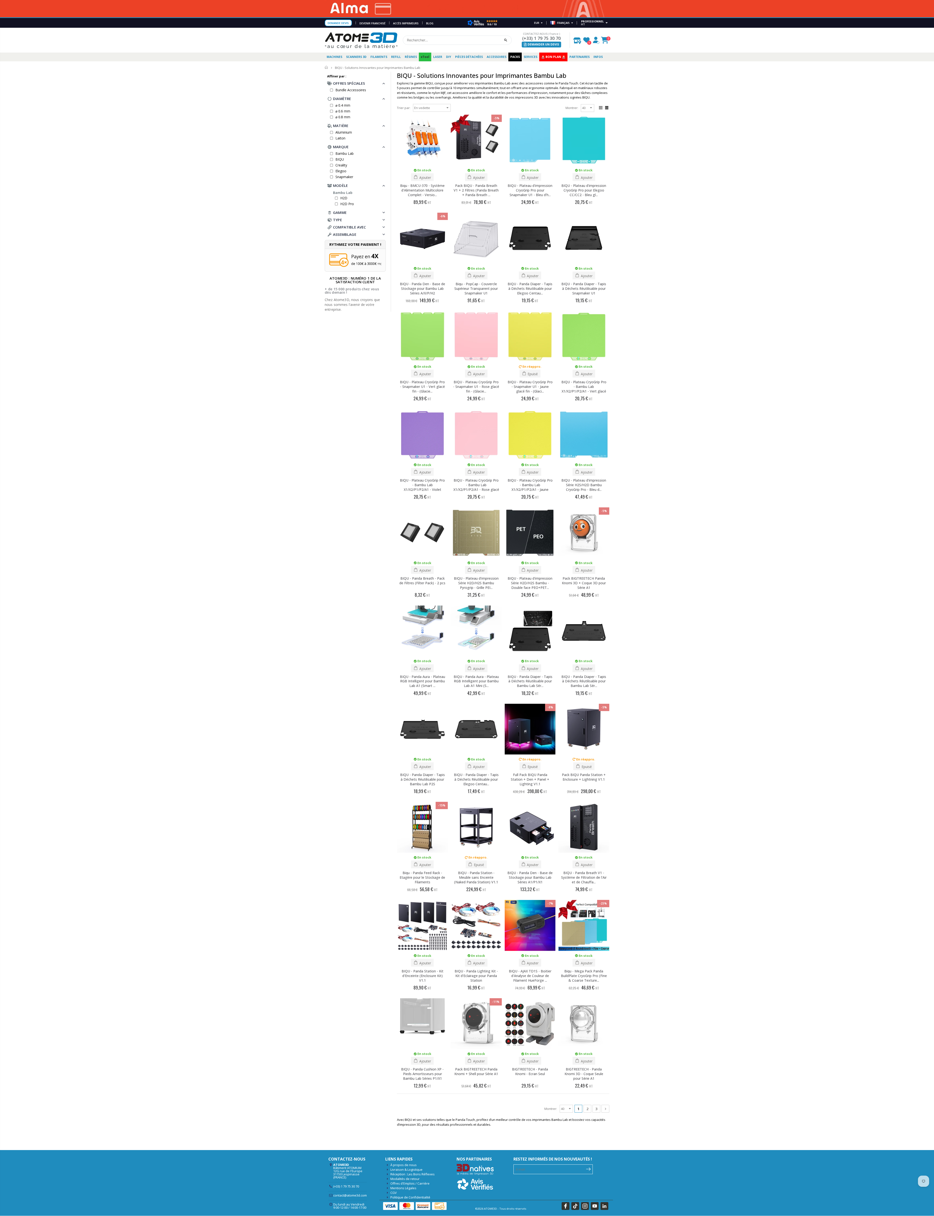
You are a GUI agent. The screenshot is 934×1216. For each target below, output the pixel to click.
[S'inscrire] (588, 1168)
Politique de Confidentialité (410, 1197)
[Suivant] (605, 1109)
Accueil (326, 67)
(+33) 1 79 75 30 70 (541, 38)
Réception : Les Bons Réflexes (412, 1174)
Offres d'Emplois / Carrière (410, 1183)
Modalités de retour (405, 1179)
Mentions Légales (403, 1188)
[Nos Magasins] (577, 39)
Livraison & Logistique (406, 1169)
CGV (393, 1192)
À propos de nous (403, 1165)
